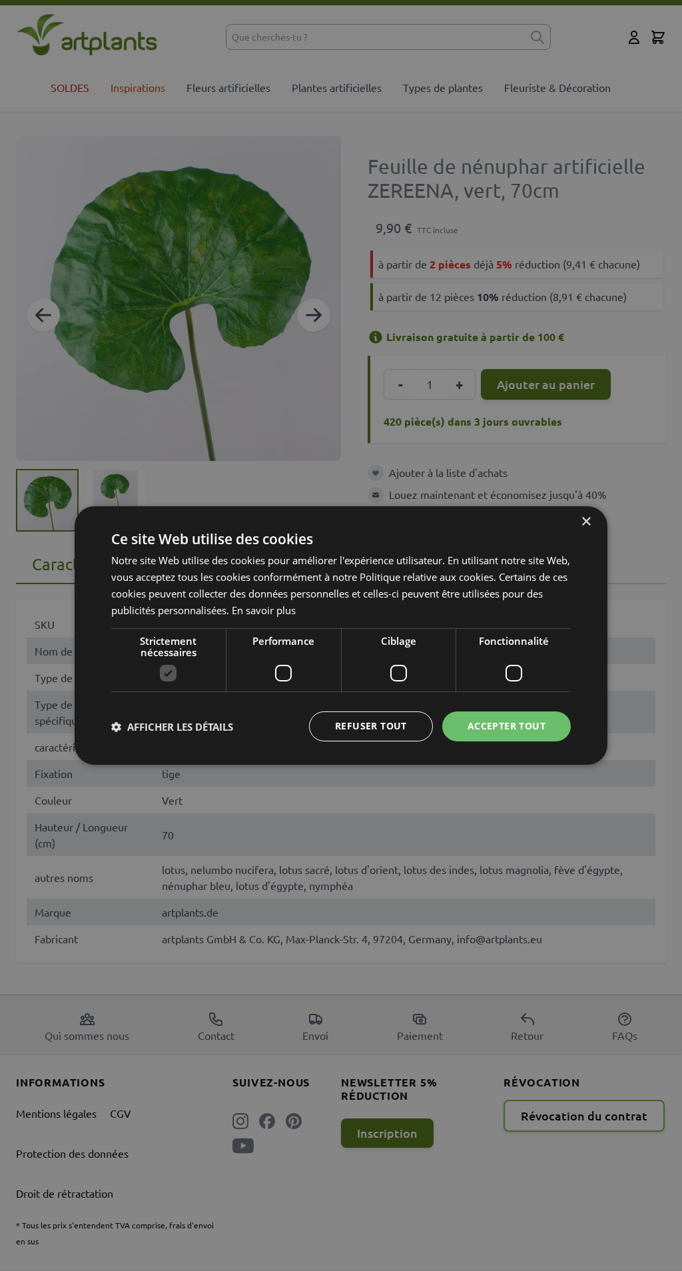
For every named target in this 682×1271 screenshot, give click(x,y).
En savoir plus (264, 610)
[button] (172, 727)
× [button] (586, 522)
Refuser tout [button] (371, 725)
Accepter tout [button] (506, 725)
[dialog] (341, 635)
